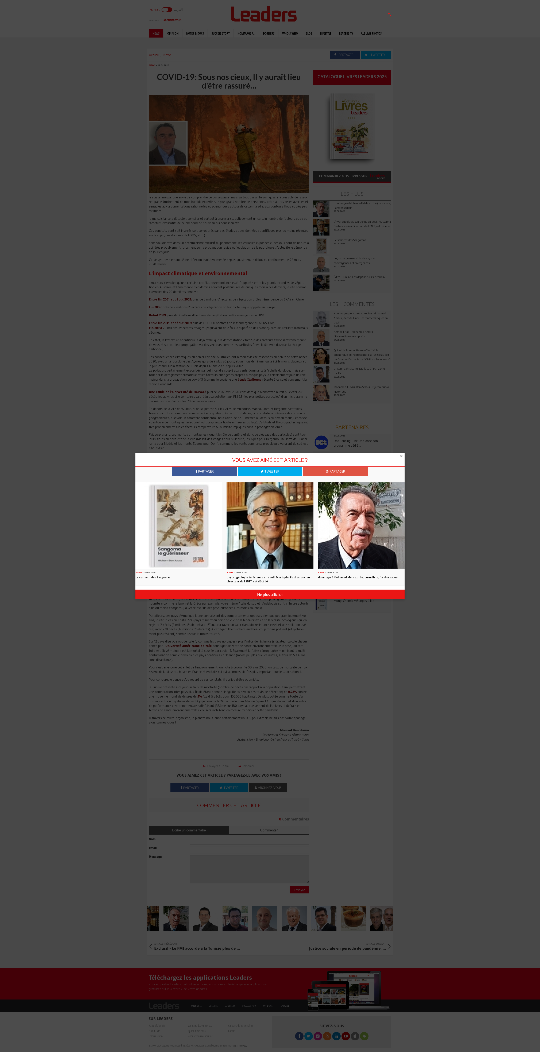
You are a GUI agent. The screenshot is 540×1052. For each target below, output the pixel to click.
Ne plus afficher (270, 594)
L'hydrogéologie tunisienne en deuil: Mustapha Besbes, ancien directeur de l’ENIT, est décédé (268, 579)
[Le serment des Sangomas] (178, 525)
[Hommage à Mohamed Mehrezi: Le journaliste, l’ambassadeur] (361, 525)
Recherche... (323, 13)
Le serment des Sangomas (152, 577)
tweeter (271, 471)
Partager (205, 471)
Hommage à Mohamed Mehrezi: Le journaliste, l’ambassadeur (358, 577)
